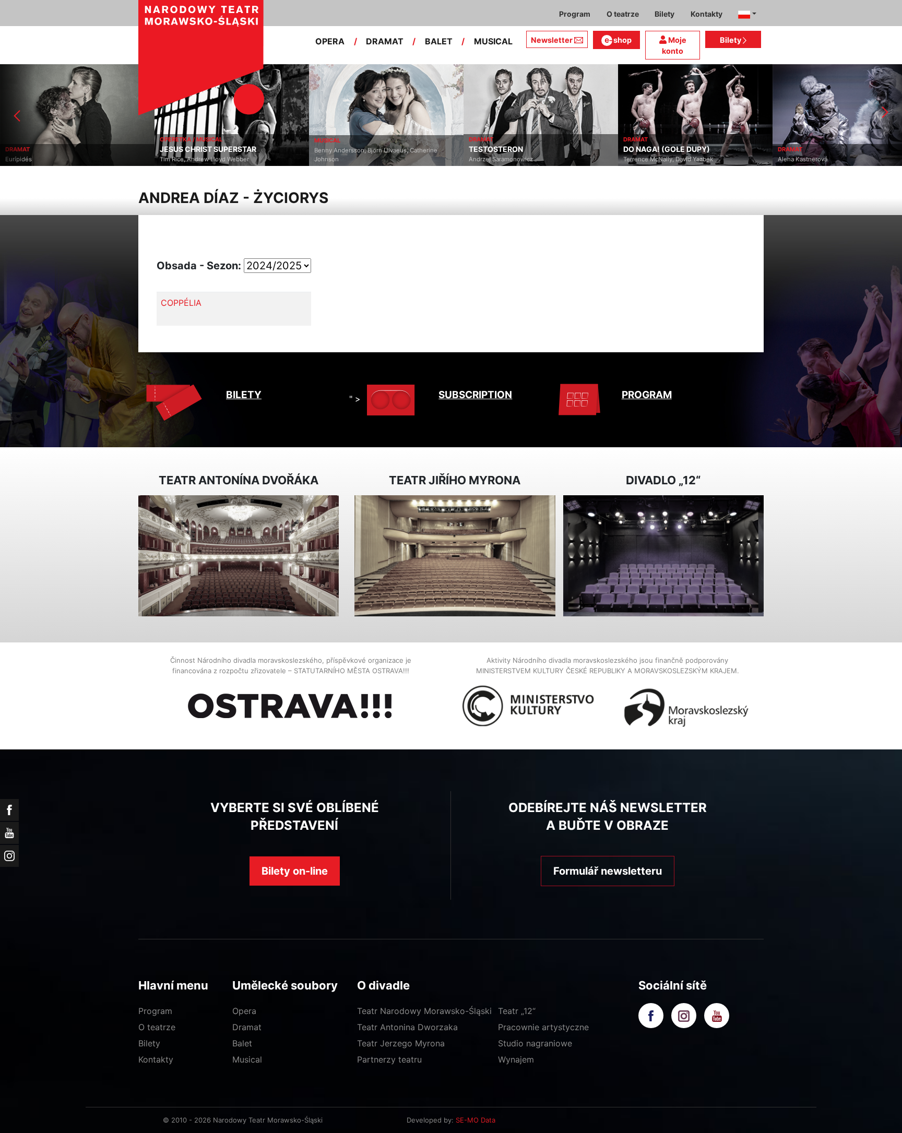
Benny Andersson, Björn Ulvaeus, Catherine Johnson (257, 155)
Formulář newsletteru (607, 871)
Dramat (247, 1027)
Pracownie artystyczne (543, 1027)
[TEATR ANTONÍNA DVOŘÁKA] (238, 556)
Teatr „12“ (517, 1011)
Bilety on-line (295, 871)
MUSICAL (493, 41)
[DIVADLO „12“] (663, 556)
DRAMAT (384, 41)
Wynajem (516, 1059)
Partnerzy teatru (389, 1059)
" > (355, 398)
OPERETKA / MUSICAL (73, 139)
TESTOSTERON (378, 149)
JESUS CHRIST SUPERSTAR (90, 149)
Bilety (731, 39)
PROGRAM (647, 395)
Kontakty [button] (706, 13)
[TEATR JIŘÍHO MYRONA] (454, 556)
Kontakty (155, 1059)
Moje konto (674, 45)
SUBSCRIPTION (475, 395)
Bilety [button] (664, 13)
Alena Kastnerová (684, 159)
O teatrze (156, 1027)
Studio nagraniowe (535, 1043)
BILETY (244, 395)
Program (155, 1011)
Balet (242, 1043)
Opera (244, 1011)
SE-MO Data (475, 1120)
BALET (439, 41)
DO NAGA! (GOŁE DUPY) (548, 149)
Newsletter (552, 39)
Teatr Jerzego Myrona (401, 1043)
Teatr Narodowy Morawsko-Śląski (424, 1011)
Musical (247, 1059)
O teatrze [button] (623, 13)
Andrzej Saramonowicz (383, 159)
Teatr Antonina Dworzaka (407, 1027)
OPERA (330, 41)
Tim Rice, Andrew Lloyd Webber (86, 159)
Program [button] (574, 13)
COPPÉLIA (181, 302)
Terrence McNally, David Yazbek (550, 159)
